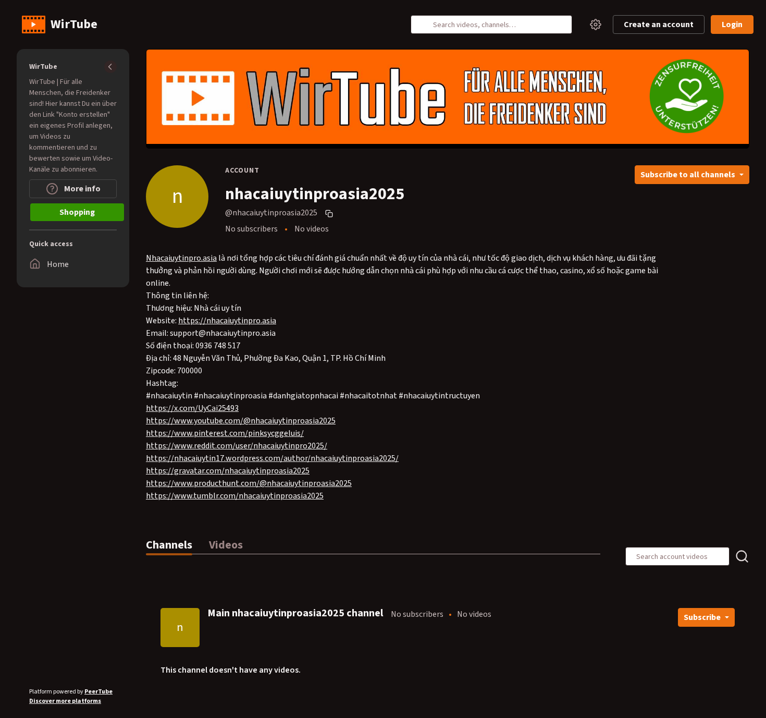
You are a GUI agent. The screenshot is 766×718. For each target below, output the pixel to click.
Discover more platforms (65, 701)
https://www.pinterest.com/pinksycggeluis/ (225, 433)
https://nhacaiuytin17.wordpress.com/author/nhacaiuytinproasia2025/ (272, 458)
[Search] (424, 24)
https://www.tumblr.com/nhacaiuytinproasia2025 (235, 496)
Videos (226, 545)
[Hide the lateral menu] (110, 66)
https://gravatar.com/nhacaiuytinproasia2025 (228, 471)
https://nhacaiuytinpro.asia (227, 320)
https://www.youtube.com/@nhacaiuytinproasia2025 (241, 421)
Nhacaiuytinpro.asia (181, 258)
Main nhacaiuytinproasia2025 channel (295, 613)
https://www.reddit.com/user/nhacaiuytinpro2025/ (236, 446)
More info (82, 188)
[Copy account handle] (330, 213)
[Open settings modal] (596, 24)
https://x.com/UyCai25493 (192, 408)
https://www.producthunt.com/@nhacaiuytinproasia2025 (249, 483)
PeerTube (98, 691)
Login (732, 24)
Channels (169, 545)
